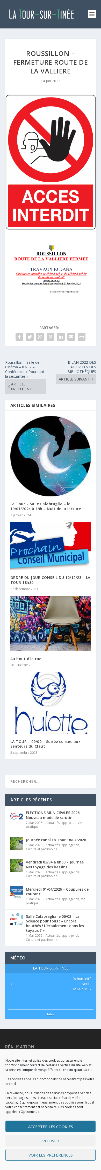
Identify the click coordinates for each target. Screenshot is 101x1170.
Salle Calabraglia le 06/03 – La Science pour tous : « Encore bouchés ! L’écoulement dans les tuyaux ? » (55, 923)
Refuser (50, 1140)
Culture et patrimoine (41, 849)
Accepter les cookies (50, 1126)
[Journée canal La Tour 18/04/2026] (16, 843)
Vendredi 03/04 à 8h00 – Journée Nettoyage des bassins (55, 864)
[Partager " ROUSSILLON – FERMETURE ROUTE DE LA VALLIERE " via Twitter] (30, 337)
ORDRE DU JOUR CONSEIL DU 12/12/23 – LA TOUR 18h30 (50, 580)
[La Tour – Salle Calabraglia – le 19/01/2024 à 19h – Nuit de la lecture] (50, 456)
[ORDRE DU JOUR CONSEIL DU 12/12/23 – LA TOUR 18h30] (50, 546)
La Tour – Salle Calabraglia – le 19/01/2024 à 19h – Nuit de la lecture (45, 506)
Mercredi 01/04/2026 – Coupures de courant (57, 891)
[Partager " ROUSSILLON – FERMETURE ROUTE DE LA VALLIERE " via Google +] (40, 337)
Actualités (53, 823)
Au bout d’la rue (25, 658)
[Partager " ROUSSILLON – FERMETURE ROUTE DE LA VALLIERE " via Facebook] (19, 337)
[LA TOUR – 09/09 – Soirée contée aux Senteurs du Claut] (50, 703)
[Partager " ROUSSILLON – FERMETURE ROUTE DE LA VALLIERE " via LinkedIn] (61, 337)
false (50, 1014)
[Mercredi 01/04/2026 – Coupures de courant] (16, 892)
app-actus (68, 823)
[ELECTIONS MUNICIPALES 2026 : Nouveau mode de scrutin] (16, 816)
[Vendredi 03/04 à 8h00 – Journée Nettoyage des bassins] (16, 865)
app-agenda (70, 845)
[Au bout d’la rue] (50, 623)
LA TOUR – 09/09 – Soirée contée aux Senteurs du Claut (45, 744)
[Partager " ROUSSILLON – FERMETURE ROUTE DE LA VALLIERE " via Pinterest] (50, 337)
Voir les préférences (50, 1155)
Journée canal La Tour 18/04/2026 (56, 839)
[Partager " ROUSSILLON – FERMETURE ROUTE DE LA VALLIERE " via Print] (81, 337)
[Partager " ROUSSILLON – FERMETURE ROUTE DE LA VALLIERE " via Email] (71, 337)
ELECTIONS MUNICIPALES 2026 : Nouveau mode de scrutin (54, 815)
